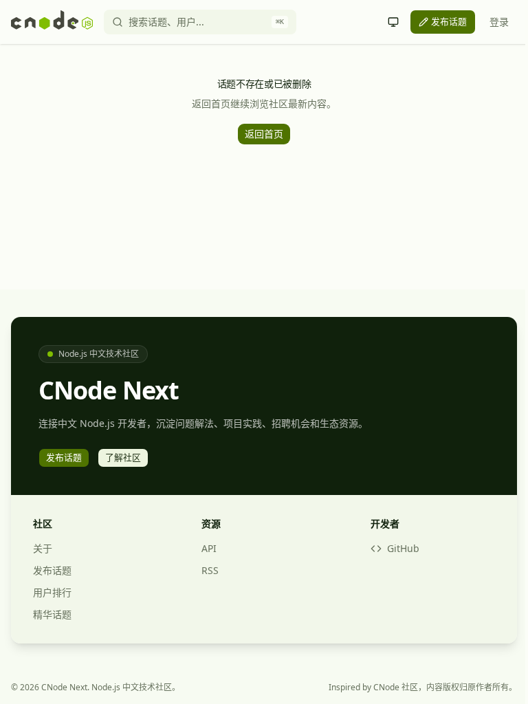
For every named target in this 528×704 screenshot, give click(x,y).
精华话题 (52, 614)
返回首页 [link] (264, 133)
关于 (42, 548)
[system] (393, 22)
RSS (210, 570)
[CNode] (52, 22)
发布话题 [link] (449, 21)
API (209, 548)
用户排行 (52, 592)
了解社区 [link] (123, 457)
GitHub (403, 548)
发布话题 (52, 570)
